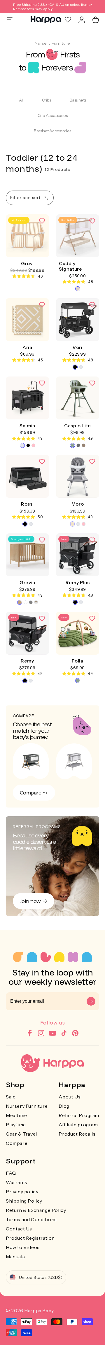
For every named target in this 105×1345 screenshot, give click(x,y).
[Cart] (95, 19)
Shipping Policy (24, 1201)
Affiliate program (78, 1124)
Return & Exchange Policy (36, 1210)
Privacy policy (22, 1191)
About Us (69, 1097)
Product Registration (30, 1238)
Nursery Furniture (27, 1106)
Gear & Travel (21, 1134)
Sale (10, 1097)
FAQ (11, 1173)
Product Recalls (77, 1134)
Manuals (15, 1256)
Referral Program (79, 1115)
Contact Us (19, 1229)
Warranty (17, 1182)
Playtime (16, 1124)
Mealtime (16, 1115)
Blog (64, 1106)
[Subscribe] (91, 1001)
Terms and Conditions (31, 1219)
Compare (16, 1143)
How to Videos (23, 1247)
